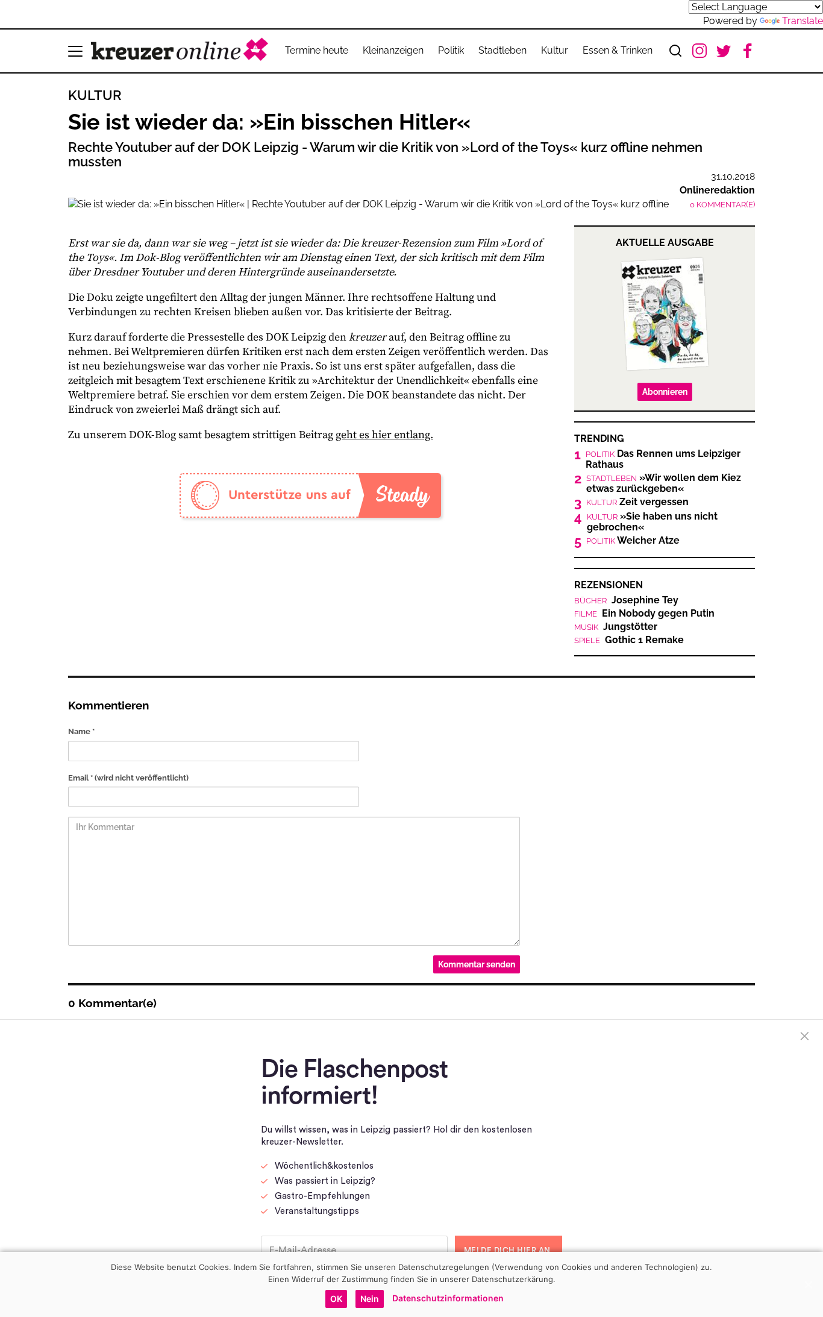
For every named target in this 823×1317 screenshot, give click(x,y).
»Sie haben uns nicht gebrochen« (652, 522)
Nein (369, 1298)
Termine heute (316, 50)
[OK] (808, 1284)
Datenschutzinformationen (448, 1298)
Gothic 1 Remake (629, 640)
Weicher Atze (633, 540)
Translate (802, 21)
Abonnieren (664, 392)
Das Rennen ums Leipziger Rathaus (663, 459)
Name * (81, 731)
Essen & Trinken (617, 50)
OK (336, 1298)
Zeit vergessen (637, 502)
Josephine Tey (626, 600)
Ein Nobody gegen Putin (644, 613)
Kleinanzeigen (393, 50)
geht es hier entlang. (384, 435)
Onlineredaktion (717, 190)
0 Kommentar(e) (722, 204)
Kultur (554, 50)
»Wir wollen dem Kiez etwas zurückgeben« (663, 483)
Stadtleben (502, 50)
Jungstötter (615, 626)
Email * (128, 777)
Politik (451, 50)
